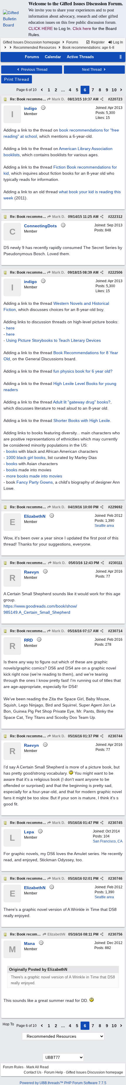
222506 (116, 272)
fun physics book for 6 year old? (83, 371)
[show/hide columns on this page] (121, 56)
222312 (116, 217)
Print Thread (16, 79)
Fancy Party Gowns (34, 482)
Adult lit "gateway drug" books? (81, 402)
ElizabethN (56, 934)
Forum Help (53, 1072)
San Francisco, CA (107, 841)
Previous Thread (33, 70)
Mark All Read (37, 1067)
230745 (116, 823)
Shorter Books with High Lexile (81, 420)
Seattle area (104, 526)
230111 (116, 563)
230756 (116, 934)
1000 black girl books (25, 457)
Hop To (8, 1024)
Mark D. (58, 99)
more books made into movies (34, 476)
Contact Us (32, 1072)
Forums (72, 42)
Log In (117, 42)
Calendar (53, 57)
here (10, 328)
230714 (116, 631)
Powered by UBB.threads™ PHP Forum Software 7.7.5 (63, 1083)
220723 (116, 99)
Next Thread (92, 70)
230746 (116, 879)
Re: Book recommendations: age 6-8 (40, 99)
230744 (116, 736)
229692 (116, 507)
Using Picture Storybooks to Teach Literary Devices (53, 340)
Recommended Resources (34, 48)
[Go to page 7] (121, 90)
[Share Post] (101, 99)
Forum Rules (13, 1067)
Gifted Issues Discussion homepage (31, 42)
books (11, 451)
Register (97, 42)
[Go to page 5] (41, 90)
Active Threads (80, 57)
